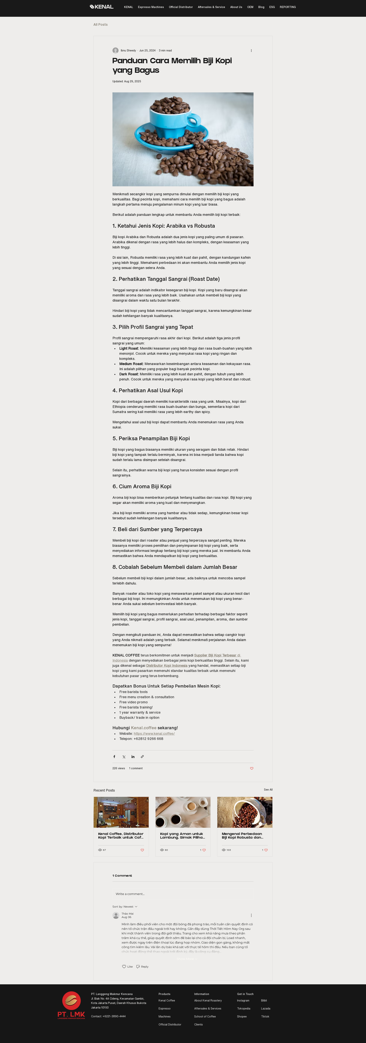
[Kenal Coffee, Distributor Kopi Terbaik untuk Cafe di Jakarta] (121, 812)
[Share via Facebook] (114, 756)
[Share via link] (142, 756)
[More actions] (251, 50)
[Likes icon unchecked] (124, 966)
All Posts (100, 24)
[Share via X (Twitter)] (123, 756)
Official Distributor (170, 1024)
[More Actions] (251, 915)
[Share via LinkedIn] (133, 756)
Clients (198, 1024)
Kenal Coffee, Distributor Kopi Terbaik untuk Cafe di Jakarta (121, 836)
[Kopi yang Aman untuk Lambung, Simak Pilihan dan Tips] (183, 812)
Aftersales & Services (207, 1008)
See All (268, 789)
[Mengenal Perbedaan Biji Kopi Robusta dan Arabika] (244, 812)
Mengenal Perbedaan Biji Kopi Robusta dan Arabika (242, 836)
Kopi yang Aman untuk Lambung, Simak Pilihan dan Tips (182, 836)
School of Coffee (205, 1016)
